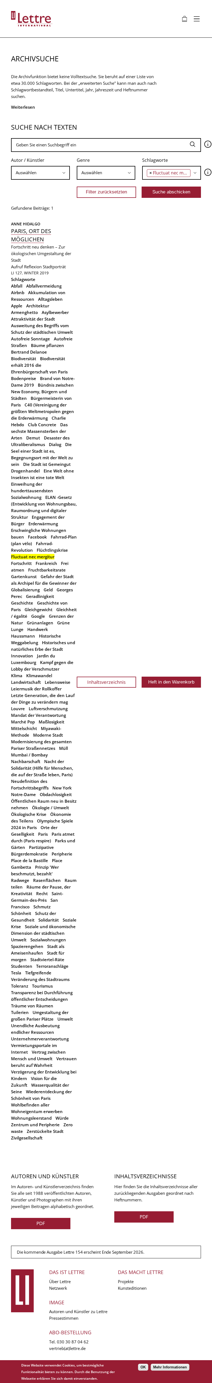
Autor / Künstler (27, 160)
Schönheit (21, 913)
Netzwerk (58, 1288)
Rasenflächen (47, 880)
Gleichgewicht (38, 609)
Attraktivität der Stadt (33, 319)
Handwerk (37, 629)
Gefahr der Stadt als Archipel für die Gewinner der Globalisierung (43, 583)
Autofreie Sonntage (30, 338)
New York (62, 788)
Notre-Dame (23, 794)
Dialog (55, 444)
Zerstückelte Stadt (45, 1131)
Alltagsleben (50, 299)
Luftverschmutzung (48, 708)
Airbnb (17, 292)
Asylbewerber (55, 312)
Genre (83, 160)
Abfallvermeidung (44, 286)
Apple (16, 305)
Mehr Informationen (170, 1367)
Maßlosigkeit (51, 722)
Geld (48, 589)
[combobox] (40, 173)
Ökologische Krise (28, 814)
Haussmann (23, 636)
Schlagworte (155, 160)
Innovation (22, 655)
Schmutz (42, 906)
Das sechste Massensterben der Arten (39, 431)
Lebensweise (57, 682)
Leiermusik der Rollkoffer (36, 689)
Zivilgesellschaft (27, 1138)
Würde (62, 1118)
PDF (40, 1223)
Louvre (18, 708)
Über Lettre (60, 1281)
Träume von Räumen (32, 1005)
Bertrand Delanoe (29, 352)
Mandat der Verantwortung (38, 715)
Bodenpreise (23, 378)
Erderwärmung (43, 523)
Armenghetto (24, 312)
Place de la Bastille (29, 860)
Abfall (16, 286)
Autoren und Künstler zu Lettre (78, 1311)
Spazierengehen (27, 946)
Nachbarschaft (25, 761)
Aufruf (17, 266)
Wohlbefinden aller (30, 1105)
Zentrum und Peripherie (35, 1124)
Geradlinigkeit (40, 596)
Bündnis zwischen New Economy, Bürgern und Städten (42, 391)
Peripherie (62, 854)
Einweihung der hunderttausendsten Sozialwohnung (32, 490)
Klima (16, 675)
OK (143, 1367)
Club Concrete (42, 424)
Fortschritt (21, 563)
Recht (42, 893)
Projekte (126, 1281)
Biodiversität (23, 358)
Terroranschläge (52, 966)
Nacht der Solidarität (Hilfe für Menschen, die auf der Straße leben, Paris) (42, 768)
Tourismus (42, 986)
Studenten (21, 966)
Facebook (37, 537)
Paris (43, 834)
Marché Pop (23, 722)
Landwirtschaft (26, 682)
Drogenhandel (25, 471)
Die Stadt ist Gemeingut (47, 464)
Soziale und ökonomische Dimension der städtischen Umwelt (43, 933)
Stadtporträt (54, 266)
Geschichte (22, 603)
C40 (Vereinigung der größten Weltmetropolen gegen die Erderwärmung (42, 411)
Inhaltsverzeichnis (106, 682)
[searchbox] (40, 172)
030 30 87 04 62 (73, 1341)
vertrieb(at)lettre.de (67, 1348)
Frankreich (46, 563)
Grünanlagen (40, 622)
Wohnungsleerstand (31, 1118)
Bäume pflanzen (47, 345)
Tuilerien (20, 1012)
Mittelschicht (24, 728)
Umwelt (65, 1019)
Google (38, 616)
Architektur (37, 305)
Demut (33, 438)
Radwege (20, 880)
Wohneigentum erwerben (37, 1111)
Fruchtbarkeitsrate (47, 570)
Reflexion (33, 266)
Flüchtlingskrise (52, 550)
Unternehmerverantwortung (40, 1039)
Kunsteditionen (132, 1288)
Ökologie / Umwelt (50, 807)
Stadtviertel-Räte (47, 959)
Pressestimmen (63, 1318)
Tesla (16, 972)
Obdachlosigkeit (56, 794)
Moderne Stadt (48, 735)
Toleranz (19, 986)
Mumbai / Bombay (29, 755)
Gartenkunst (24, 576)
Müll (63, 748)
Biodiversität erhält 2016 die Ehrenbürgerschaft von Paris (39, 365)
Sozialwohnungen (48, 939)
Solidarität (48, 920)
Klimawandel (39, 675)
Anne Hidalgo (25, 223)
